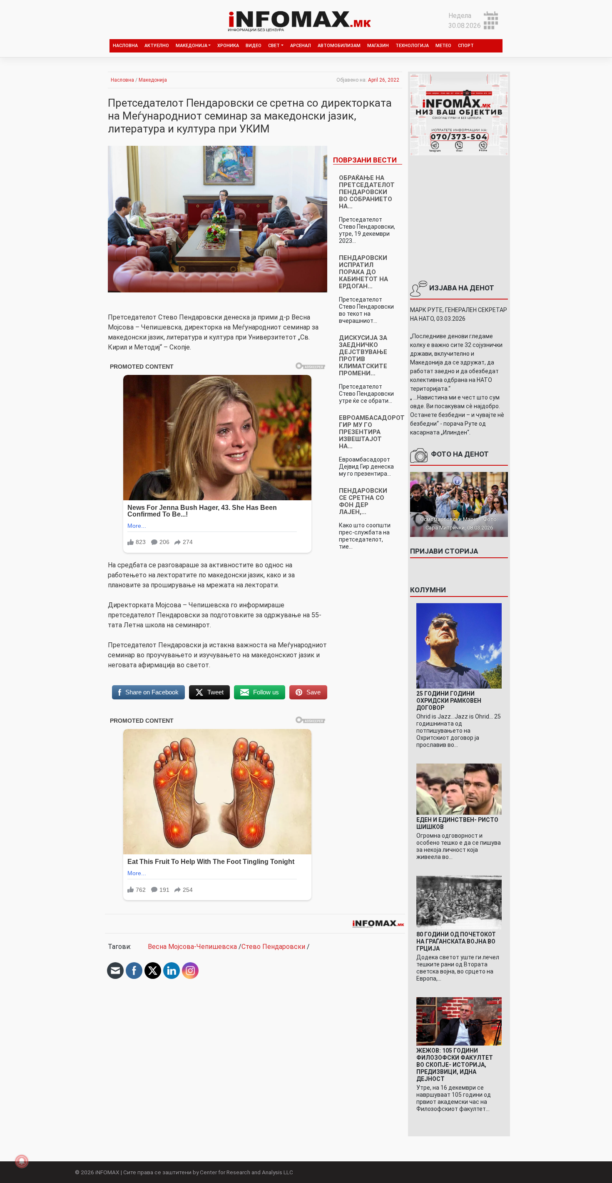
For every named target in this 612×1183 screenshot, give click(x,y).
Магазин (378, 45)
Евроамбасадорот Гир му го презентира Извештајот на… (372, 432)
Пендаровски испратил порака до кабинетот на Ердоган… (363, 272)
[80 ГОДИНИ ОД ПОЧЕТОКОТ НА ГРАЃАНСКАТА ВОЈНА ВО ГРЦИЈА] (459, 902)
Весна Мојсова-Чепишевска (192, 947)
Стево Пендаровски (273, 947)
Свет (274, 45)
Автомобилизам (339, 45)
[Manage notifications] (21, 1161)
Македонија (191, 45)
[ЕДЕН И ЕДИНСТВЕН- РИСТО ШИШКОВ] (459, 789)
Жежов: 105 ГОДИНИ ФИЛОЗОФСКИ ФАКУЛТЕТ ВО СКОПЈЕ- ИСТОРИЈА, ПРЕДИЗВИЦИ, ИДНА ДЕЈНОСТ (454, 1064)
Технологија (412, 45)
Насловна (125, 45)
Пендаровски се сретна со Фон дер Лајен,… (363, 501)
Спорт (466, 45)
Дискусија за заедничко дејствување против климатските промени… (363, 355)
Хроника (228, 45)
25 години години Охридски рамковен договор (448, 700)
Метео (443, 45)
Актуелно (156, 45)
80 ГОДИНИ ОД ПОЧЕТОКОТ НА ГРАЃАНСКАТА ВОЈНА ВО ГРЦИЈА (456, 941)
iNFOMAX (107, 1172)
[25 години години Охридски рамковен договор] (459, 645)
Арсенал (300, 45)
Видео (253, 45)
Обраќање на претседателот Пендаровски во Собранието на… (367, 192)
